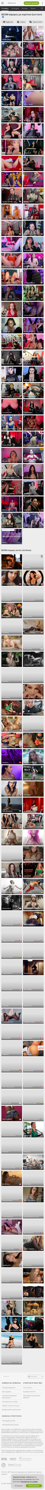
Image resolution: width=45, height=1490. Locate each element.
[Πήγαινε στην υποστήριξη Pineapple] (3, 1465)
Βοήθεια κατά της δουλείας (11, 1410)
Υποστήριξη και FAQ (8, 1421)
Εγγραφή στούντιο (29, 1391)
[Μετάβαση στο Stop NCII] (15, 1465)
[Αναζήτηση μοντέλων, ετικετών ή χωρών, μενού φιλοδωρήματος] (42, 8)
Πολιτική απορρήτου (9, 1388)
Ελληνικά (34, 1376)
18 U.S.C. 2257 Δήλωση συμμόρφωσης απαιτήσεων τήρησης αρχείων (21, 1473)
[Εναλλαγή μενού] (2, 3)
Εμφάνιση (9, 22)
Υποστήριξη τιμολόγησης (10, 1425)
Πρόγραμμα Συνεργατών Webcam (31, 1397)
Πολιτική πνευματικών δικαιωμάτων (9, 1397)
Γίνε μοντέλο (27, 1388)
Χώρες (22, 22)
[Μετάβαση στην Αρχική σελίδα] (13, 3)
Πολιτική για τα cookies (10, 1402)
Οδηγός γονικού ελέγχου (11, 1406)
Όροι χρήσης (6, 1391)
